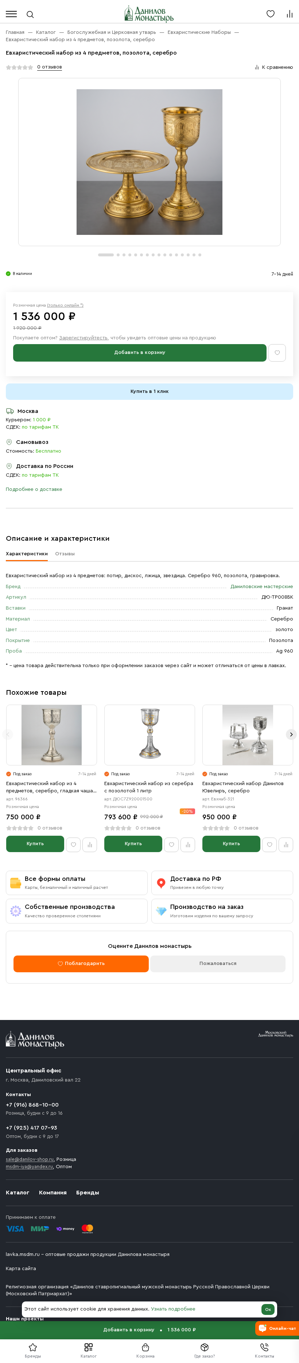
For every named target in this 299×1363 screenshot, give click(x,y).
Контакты (264, 1356)
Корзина (145, 1356)
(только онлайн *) (65, 305)
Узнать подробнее (173, 1309)
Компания (53, 1192)
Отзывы (65, 553)
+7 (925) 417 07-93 (31, 1128)
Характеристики (27, 553)
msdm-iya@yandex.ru (29, 1166)
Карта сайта (21, 1268)
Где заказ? (204, 1356)
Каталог (89, 1356)
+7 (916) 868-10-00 (32, 1105)
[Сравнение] (289, 14)
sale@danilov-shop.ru (30, 1159)
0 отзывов (49, 67)
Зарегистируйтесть (83, 337)
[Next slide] (291, 734)
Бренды (87, 1192)
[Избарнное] (270, 13)
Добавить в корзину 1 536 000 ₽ (149, 1329)
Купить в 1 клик (150, 391)
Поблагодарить (85, 963)
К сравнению (277, 67)
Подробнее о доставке (34, 489)
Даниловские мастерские (261, 586)
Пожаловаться (218, 963)
